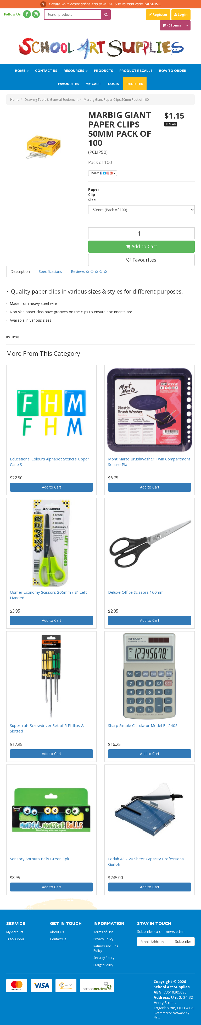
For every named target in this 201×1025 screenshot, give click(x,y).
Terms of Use (103, 932)
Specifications (50, 271)
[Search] (106, 14)
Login (182, 14)
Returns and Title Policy (105, 948)
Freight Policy (103, 965)
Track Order (15, 939)
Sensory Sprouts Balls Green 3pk (39, 858)
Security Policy (103, 957)
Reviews (78, 271)
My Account (14, 932)
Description (20, 271)
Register (160, 14)
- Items (173, 25)
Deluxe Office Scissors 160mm (136, 592)
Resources (74, 70)
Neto (157, 1017)
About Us (57, 932)
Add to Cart (143, 246)
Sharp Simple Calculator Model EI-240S (142, 725)
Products (103, 70)
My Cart (93, 84)
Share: (95, 173)
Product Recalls (136, 70)
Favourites (68, 84)
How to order (172, 70)
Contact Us (46, 70)
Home (20, 70)
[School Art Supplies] (100, 45)
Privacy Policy (103, 939)
